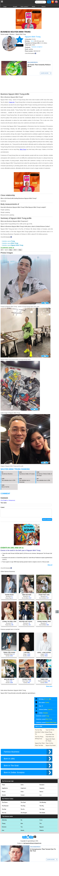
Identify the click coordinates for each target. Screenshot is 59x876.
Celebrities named (8, 241)
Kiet (3, 830)
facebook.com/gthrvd (37, 46)
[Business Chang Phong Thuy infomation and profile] (43, 619)
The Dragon (24, 812)
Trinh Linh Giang (9, 652)
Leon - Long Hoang (44, 652)
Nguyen (41, 827)
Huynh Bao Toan (50, 734)
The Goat (23, 802)
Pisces (3, 791)
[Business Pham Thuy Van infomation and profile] (43, 592)
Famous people (4, 34)
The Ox (23, 809)
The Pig (41, 805)
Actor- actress (24, 6)
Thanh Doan (9, 594)
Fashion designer (44, 681)
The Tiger (42, 809)
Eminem (4, 827)
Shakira (41, 830)
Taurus (41, 791)
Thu (40, 823)
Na (21, 820)
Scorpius (45, 713)
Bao (22, 823)
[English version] (56, 2)
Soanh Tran (26, 679)
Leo (40, 795)
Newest (43, 6)
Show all (50, 565)
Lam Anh (27, 652)
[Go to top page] (57, 874)
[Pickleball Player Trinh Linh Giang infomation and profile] (9, 650)
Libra (22, 784)
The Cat (4, 812)
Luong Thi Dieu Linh (9, 621)
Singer (5, 6)
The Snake (42, 812)
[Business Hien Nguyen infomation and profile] (26, 592)
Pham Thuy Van (44, 594)
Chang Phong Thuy (44, 621)
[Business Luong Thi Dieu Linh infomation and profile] (9, 619)
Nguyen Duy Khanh (51, 745)
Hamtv (22, 830)
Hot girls (15, 6)
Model (33, 6)
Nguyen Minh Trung (21, 34)
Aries (22, 791)
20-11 (32, 41)
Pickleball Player (9, 654)
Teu (22, 827)
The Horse (4, 802)
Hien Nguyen (26, 594)
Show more (49, 686)
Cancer (23, 795)
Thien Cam (44, 679)
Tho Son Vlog (38, 730)
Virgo (3, 784)
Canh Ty (50, 709)
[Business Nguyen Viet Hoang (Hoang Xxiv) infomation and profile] (26, 619)
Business (12, 34)
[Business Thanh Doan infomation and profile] (9, 592)
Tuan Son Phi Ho (50, 730)
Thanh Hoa (9, 624)
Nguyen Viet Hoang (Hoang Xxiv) (26, 621)
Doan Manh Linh (50, 736)
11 (47, 699)
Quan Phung (49, 732)
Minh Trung (23, 149)
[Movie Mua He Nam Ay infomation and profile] (9, 677)
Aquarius (41, 788)
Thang (3, 823)
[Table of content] (57, 611)
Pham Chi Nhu (49, 743)
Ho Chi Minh (26, 598)
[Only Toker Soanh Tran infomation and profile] (26, 677)
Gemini (4, 795)
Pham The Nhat (39, 745)
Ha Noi (9, 655)
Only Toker (26, 681)
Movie (9, 681)
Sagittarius (5, 788)
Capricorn (23, 788)
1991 (50, 699)
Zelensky (4, 820)
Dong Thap (9, 598)
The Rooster (5, 805)
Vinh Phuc (26, 624)
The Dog (23, 805)
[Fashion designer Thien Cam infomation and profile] (43, 677)
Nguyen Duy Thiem (40, 743)
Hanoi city (12, 102)
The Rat (4, 809)
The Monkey (42, 802)
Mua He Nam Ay (9, 679)
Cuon (40, 820)
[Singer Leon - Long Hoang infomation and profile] (43, 650)
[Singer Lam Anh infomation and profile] (26, 650)
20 (44, 699)
